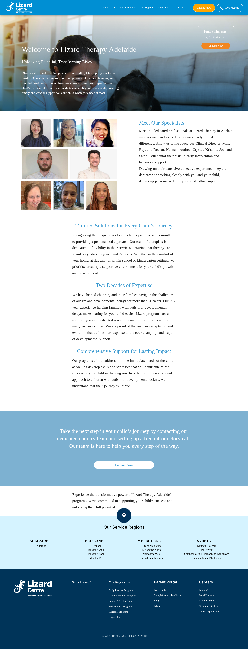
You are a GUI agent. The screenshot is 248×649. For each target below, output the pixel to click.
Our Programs (127, 7)
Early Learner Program (121, 590)
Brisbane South (96, 549)
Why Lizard (109, 7)
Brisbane (96, 545)
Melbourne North (151, 549)
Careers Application (209, 611)
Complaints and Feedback (167, 595)
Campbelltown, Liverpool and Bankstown (206, 553)
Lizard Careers (206, 600)
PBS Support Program (120, 606)
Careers (180, 7)
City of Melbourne (151, 545)
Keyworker (115, 617)
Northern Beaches (206, 545)
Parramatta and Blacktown (207, 558)
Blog (156, 600)
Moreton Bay (96, 558)
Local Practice (206, 595)
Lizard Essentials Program (122, 595)
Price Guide (160, 590)
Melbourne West (151, 553)
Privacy (158, 606)
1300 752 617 (232, 7)
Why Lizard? (81, 582)
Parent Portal (164, 7)
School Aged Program (120, 601)
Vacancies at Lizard (209, 606)
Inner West (206, 549)
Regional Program (118, 611)
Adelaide (41, 545)
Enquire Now (204, 7)
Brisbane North (96, 553)
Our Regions (146, 7)
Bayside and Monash (151, 558)
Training (203, 590)
